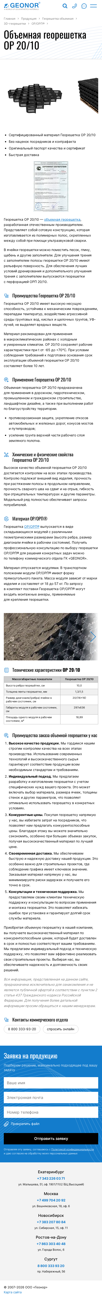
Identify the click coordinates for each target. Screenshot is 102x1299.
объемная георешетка (62, 219)
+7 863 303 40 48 (51, 1244)
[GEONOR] (22, 6)
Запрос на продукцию (84, 6)
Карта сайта (13, 1292)
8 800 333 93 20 (74, 6)
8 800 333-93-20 (22, 1029)
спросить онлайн (60, 1029)
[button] (90, 636)
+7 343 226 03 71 (51, 1178)
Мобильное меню (93, 6)
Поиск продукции (65, 6)
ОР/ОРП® (31, 526)
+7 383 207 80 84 (51, 1222)
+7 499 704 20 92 (51, 1200)
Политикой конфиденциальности (72, 1149)
